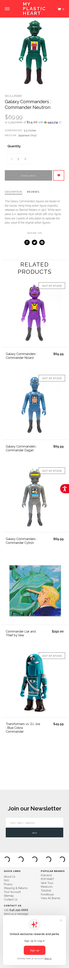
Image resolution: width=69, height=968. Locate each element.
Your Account (12, 891)
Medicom (47, 886)
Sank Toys (47, 882)
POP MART (47, 879)
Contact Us (10, 899)
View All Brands (50, 898)
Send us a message (16, 913)
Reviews (33, 192)
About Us (9, 876)
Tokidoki (46, 890)
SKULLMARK (13, 95)
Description (13, 192)
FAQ (6, 880)
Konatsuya (47, 894)
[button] (34, 122)
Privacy (8, 884)
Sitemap (9, 895)
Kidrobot (46, 875)
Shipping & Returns (16, 888)
